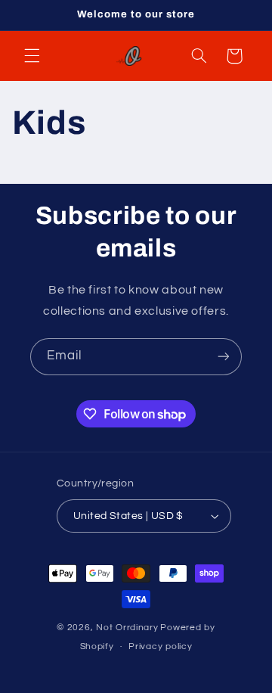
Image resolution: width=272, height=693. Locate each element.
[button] (31, 56)
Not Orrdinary (127, 627)
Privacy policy (160, 646)
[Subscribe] (223, 356)
